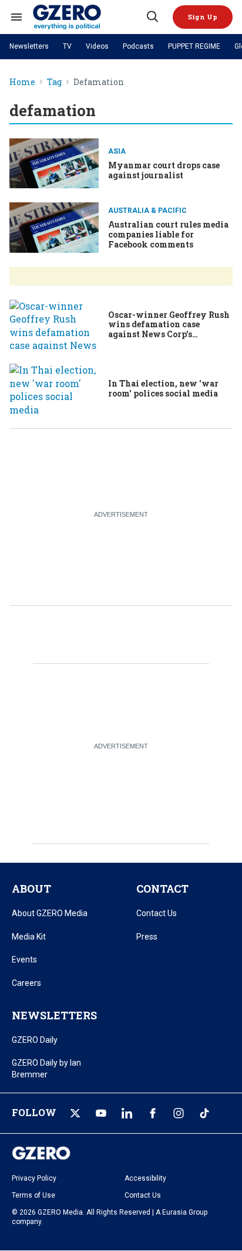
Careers (26, 983)
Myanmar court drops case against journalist (164, 170)
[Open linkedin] (127, 1113)
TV (67, 46)
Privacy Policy (34, 1178)
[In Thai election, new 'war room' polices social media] (54, 389)
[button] (203, 17)
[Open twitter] (75, 1113)
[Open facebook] (152, 1113)
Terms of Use (33, 1195)
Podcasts (138, 46)
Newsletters (29, 46)
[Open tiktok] (204, 1113)
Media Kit (29, 936)
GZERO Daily (35, 1040)
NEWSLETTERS (54, 1015)
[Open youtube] (101, 1113)
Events (24, 959)
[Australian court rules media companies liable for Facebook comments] (54, 227)
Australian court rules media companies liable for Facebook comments (168, 234)
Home (22, 82)
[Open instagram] (178, 1113)
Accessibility (145, 1178)
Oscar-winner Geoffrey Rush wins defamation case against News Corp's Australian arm (169, 329)
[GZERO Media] (88, 17)
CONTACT (162, 889)
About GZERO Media (50, 913)
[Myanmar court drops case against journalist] (54, 163)
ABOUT (31, 889)
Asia (117, 151)
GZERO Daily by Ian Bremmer (46, 1068)
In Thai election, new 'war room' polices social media (163, 388)
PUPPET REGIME (194, 46)
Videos (97, 46)
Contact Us (156, 913)
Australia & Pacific (147, 210)
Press (146, 936)
